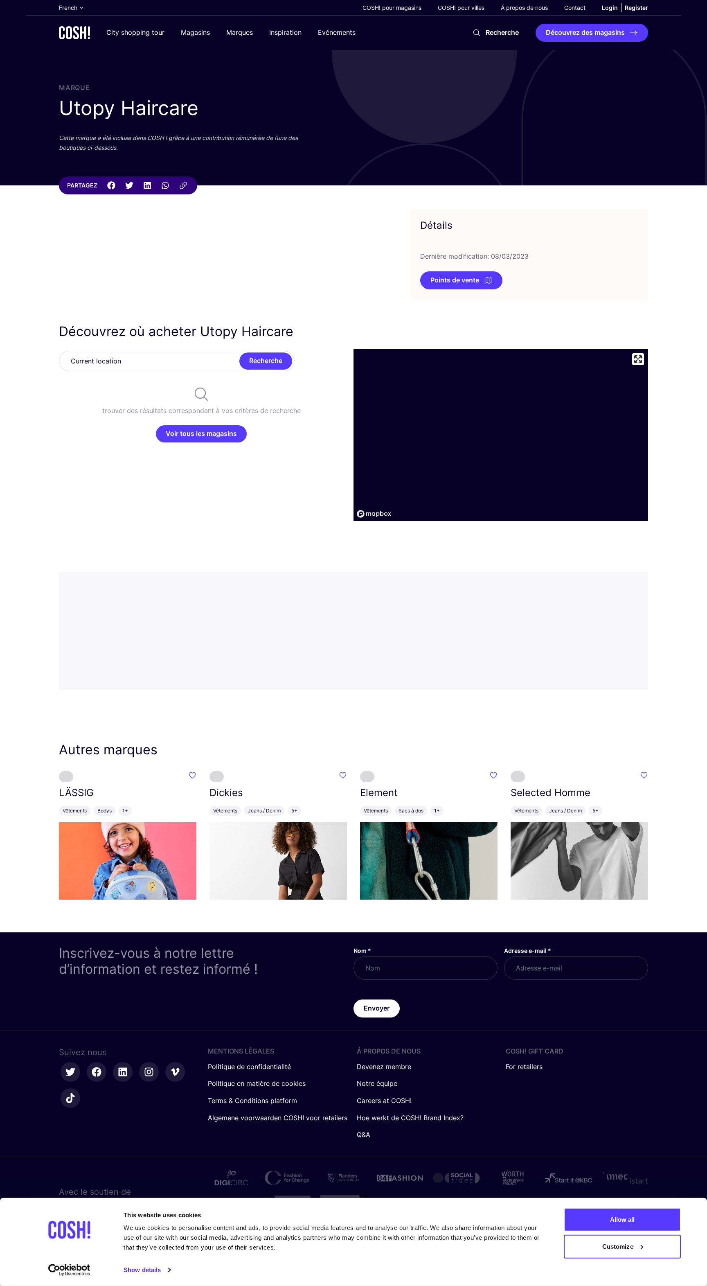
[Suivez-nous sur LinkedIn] (123, 1072)
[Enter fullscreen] (638, 359)
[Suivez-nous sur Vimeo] (175, 1072)
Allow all (622, 1219)
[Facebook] (111, 185)
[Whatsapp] (165, 185)
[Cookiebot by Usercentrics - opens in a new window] (69, 1270)
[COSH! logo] (74, 32)
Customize (617, 1246)
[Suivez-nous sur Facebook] (96, 1072)
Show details (142, 1269)
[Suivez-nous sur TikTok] (70, 1098)
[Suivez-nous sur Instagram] (149, 1072)
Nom (362, 950)
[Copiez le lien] (183, 185)
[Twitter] (129, 185)
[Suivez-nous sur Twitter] (70, 1072)
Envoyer (377, 1008)
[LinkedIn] (147, 185)
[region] (501, 435)
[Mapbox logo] (374, 514)
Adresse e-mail (527, 950)
